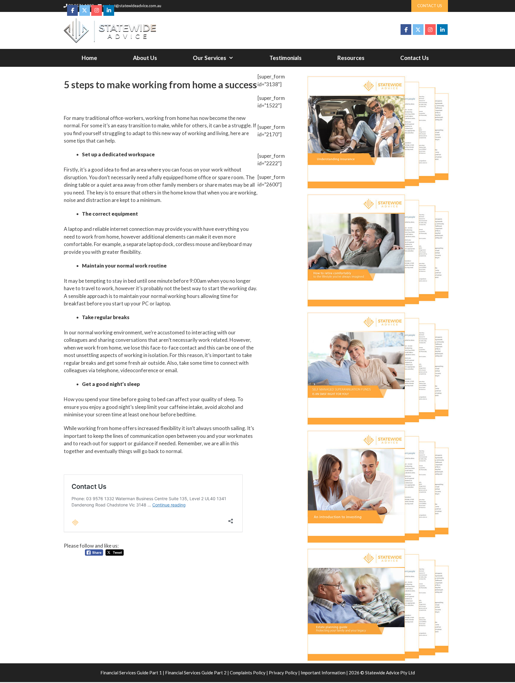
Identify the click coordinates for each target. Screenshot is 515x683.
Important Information (323, 672)
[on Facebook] (406, 29)
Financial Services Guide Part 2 (196, 672)
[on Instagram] (430, 29)
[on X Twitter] (418, 29)
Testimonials (285, 57)
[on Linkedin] (442, 29)
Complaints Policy (248, 672)
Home (89, 57)
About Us (145, 57)
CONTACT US (429, 5)
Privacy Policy (283, 672)
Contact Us (414, 57)
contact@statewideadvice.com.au (132, 5)
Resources (350, 57)
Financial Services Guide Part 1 (131, 672)
